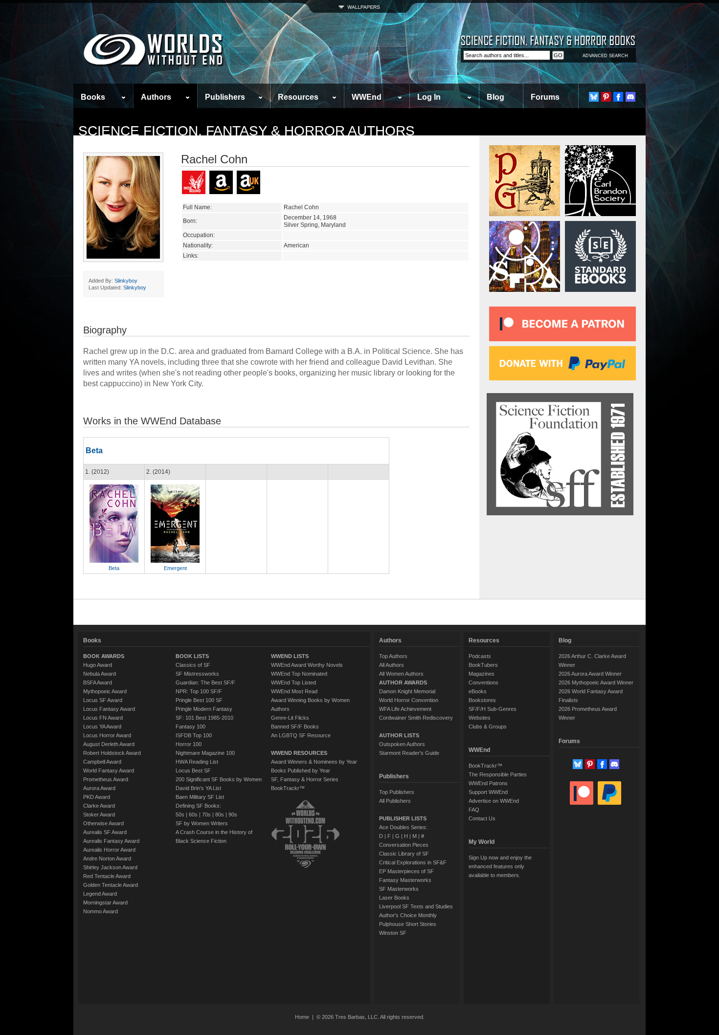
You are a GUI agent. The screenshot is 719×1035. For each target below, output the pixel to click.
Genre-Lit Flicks (290, 718)
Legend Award (100, 894)
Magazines (481, 674)
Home (302, 1017)
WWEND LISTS (290, 656)
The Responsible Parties (498, 774)
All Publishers (395, 801)
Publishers (225, 97)
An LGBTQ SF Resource (301, 735)
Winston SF (392, 933)
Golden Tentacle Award (110, 885)
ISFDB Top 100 (194, 735)
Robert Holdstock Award (112, 753)
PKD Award (96, 797)
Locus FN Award (103, 718)
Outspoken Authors (402, 744)
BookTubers (483, 665)
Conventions (483, 682)
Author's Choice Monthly (408, 915)
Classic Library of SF (404, 854)
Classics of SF (193, 665)
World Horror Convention (408, 700)
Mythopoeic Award (105, 691)
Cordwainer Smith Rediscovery (416, 718)
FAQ (474, 810)
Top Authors (393, 656)
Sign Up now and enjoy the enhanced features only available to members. (500, 866)
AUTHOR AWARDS (403, 682)
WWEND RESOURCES (299, 753)
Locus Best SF (193, 770)
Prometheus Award (105, 779)
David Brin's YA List (198, 788)
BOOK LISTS (192, 656)
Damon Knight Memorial (407, 691)
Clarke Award (99, 806)
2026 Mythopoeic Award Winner (596, 682)
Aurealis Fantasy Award (111, 841)
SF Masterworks (399, 889)
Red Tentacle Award (107, 876)
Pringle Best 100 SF (199, 700)
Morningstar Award (105, 902)
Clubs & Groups (488, 726)
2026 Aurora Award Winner (590, 674)
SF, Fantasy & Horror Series (304, 779)
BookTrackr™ (288, 788)
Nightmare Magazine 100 (205, 753)
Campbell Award (102, 762)
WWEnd (367, 97)
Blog (495, 97)
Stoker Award (99, 814)
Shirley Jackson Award (110, 867)
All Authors (391, 665)
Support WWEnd (488, 792)
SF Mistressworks (197, 674)
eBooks (478, 691)
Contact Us (482, 818)
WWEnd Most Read (294, 691)
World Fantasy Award (108, 770)
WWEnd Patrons (488, 783)
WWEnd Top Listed (293, 682)
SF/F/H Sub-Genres (493, 709)
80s (219, 814)
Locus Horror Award (107, 735)
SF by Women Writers (202, 823)
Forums (545, 97)
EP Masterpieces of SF (406, 871)
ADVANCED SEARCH (605, 55)
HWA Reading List (197, 762)
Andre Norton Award (107, 858)
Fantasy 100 (190, 726)
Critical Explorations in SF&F (413, 862)
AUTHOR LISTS (399, 735)
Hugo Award (97, 665)
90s (232, 814)
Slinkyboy (125, 281)
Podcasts (480, 656)
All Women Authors (401, 674)
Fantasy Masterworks (405, 880)
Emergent (175, 568)
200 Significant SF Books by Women (219, 779)
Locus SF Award (102, 700)
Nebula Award (99, 674)
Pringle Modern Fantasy (204, 709)
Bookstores (482, 700)
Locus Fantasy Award (109, 709)
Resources (298, 97)
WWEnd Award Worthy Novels (307, 665)
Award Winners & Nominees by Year (314, 762)
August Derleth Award (109, 744)
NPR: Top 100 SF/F (199, 691)
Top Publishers (396, 792)
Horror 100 (189, 744)
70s (206, 814)
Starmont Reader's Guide (409, 753)
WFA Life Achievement (405, 709)
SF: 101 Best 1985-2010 (204, 718)
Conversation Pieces (403, 845)
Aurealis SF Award (105, 832)
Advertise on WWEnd (494, 801)
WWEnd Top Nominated (299, 674)
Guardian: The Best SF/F (205, 682)
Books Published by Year (300, 770)
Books (93, 97)
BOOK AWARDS (103, 656)
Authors (156, 97)
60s (193, 814)
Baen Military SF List (200, 797)
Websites (480, 718)
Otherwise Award (103, 823)
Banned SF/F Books (295, 726)
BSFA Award (97, 682)
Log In (429, 97)
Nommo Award (100, 911)
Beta (94, 450)
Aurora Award (99, 788)
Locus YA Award (102, 726)
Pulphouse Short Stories (407, 924)
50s (180, 814)
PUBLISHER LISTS (403, 818)
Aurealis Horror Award (109, 850)
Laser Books (394, 898)
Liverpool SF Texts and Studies (416, 906)
